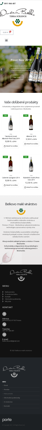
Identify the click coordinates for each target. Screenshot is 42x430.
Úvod (6, 385)
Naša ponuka (8, 394)
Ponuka (6, 389)
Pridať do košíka (12, 146)
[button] (6, 40)
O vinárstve (8, 402)
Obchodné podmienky (12, 398)
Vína (11, 134)
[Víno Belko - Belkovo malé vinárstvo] (7, 420)
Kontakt (7, 406)
